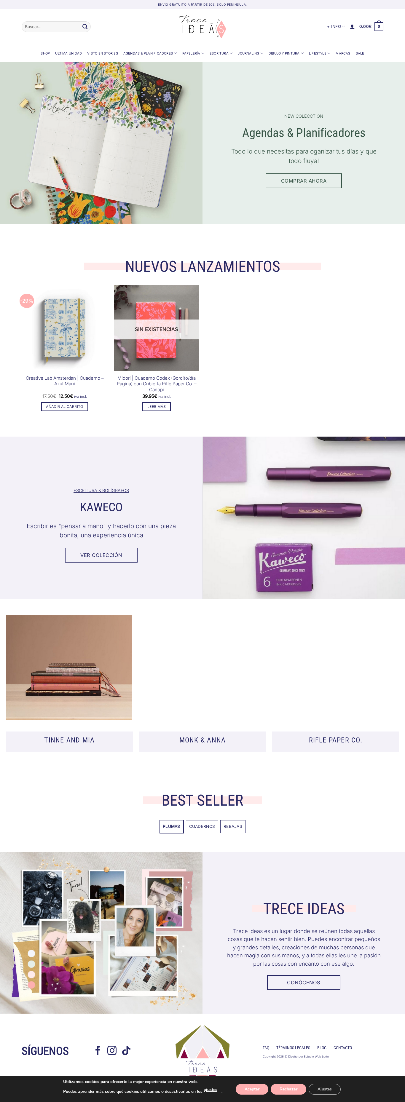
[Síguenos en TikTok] (126, 1051)
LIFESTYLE (317, 53)
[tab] (171, 826)
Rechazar (288, 1089)
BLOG (321, 1047)
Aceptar (252, 1089)
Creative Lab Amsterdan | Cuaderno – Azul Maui (65, 381)
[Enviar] (84, 26)
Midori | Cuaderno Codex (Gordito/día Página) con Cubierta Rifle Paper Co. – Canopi (157, 384)
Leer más (156, 406)
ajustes (210, 1090)
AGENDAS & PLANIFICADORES (148, 53)
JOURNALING (248, 53)
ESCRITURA (219, 53)
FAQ (266, 1047)
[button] (352, 26)
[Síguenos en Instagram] (112, 1051)
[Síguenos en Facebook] (98, 1051)
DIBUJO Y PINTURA (284, 53)
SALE (360, 53)
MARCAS (343, 53)
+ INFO (334, 26)
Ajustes (325, 1089)
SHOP (45, 53)
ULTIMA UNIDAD (68, 53)
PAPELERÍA (191, 53)
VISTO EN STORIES (102, 53)
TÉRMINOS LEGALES (293, 1047)
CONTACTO (343, 1047)
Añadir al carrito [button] (64, 406)
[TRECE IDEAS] (202, 26)
